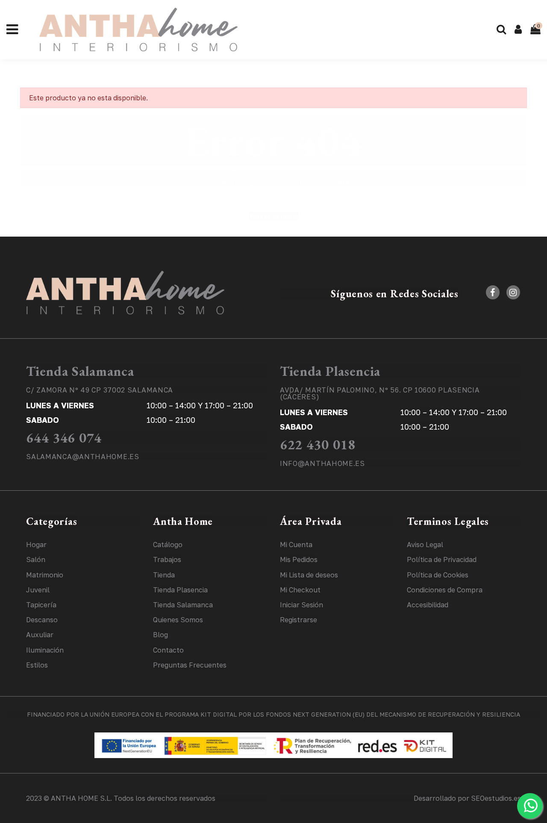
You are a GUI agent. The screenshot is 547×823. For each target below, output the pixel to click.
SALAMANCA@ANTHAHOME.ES (82, 456)
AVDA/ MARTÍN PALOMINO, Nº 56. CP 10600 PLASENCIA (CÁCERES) (380, 393)
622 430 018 (318, 445)
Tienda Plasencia (330, 371)
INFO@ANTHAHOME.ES (322, 463)
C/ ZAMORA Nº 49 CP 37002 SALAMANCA (99, 390)
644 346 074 (64, 438)
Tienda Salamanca (80, 371)
